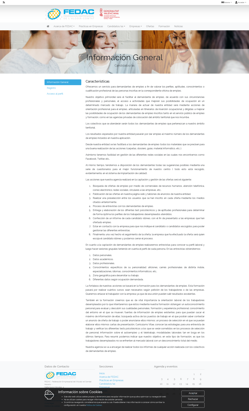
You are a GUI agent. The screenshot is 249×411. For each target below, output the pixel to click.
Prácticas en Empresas (91, 26)
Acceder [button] (241, 2)
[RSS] (4, 2)
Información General (57, 82)
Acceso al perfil (55, 93)
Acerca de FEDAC (108, 376)
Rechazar (193, 399)
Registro (51, 88)
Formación (164, 26)
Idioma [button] (227, 2)
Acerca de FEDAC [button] (63, 26)
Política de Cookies (94, 405)
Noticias (178, 26)
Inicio (102, 373)
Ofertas (150, 26)
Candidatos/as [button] (115, 26)
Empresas (104, 387)
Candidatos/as (107, 383)
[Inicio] (82, 12)
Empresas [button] (134, 26)
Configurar (192, 405)
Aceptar (193, 393)
